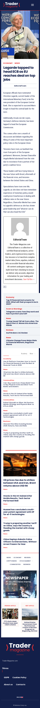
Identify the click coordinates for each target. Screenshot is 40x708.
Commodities (8, 380)
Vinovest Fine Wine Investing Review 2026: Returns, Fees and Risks (17, 425)
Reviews (9, 330)
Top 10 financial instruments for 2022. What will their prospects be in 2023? (22, 302)
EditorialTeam (20, 86)
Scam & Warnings (14, 309)
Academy (24, 354)
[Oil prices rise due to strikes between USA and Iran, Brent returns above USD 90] (20, 464)
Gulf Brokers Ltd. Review (17, 333)
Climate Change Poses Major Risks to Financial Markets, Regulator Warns (21, 342)
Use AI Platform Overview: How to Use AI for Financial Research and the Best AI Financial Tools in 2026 (19, 363)
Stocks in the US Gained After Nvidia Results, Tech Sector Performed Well (18, 395)
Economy (8, 63)
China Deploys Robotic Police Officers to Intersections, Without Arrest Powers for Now (20, 541)
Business (6, 421)
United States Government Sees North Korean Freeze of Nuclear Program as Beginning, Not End (29, 626)
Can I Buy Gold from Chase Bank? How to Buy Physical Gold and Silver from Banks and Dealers (19, 385)
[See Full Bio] (34, 279)
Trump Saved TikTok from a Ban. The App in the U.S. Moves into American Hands (22, 323)
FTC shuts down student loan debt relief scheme (10, 623)
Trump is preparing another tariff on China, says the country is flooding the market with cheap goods (19, 435)
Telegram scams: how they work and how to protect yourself (22, 313)
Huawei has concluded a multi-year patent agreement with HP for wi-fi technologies (17, 415)
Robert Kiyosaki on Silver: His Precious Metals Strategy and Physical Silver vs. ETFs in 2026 (18, 404)
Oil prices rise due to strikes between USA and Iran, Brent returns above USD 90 (18, 374)
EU (4, 286)
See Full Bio (28, 279)
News (17, 63)
